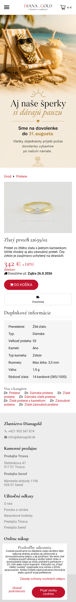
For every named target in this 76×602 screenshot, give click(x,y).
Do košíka (22, 285)
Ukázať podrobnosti (17, 589)
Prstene (14, 393)
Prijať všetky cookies (48, 592)
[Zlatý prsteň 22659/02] (38, 207)
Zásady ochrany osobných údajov (42, 579)
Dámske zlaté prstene (40, 397)
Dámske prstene (41, 393)
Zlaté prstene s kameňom (27, 401)
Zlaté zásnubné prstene (41, 404)
